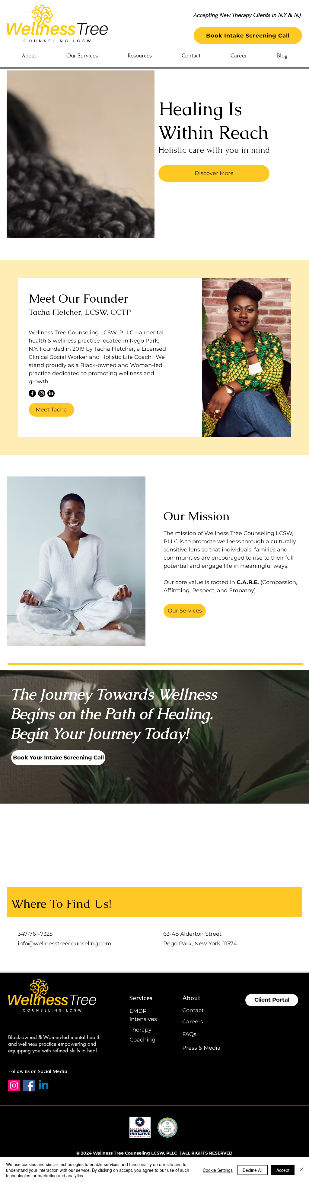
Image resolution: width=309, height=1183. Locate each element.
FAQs (189, 1034)
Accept (282, 1170)
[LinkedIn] (51, 393)
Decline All (253, 1170)
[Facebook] (32, 393)
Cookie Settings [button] (218, 1170)
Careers (192, 1021)
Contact (193, 1010)
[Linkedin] (43, 1085)
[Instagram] (41, 393)
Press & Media (201, 1048)
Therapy (140, 1029)
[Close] (301, 1170)
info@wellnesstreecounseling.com (64, 943)
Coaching (142, 1039)
